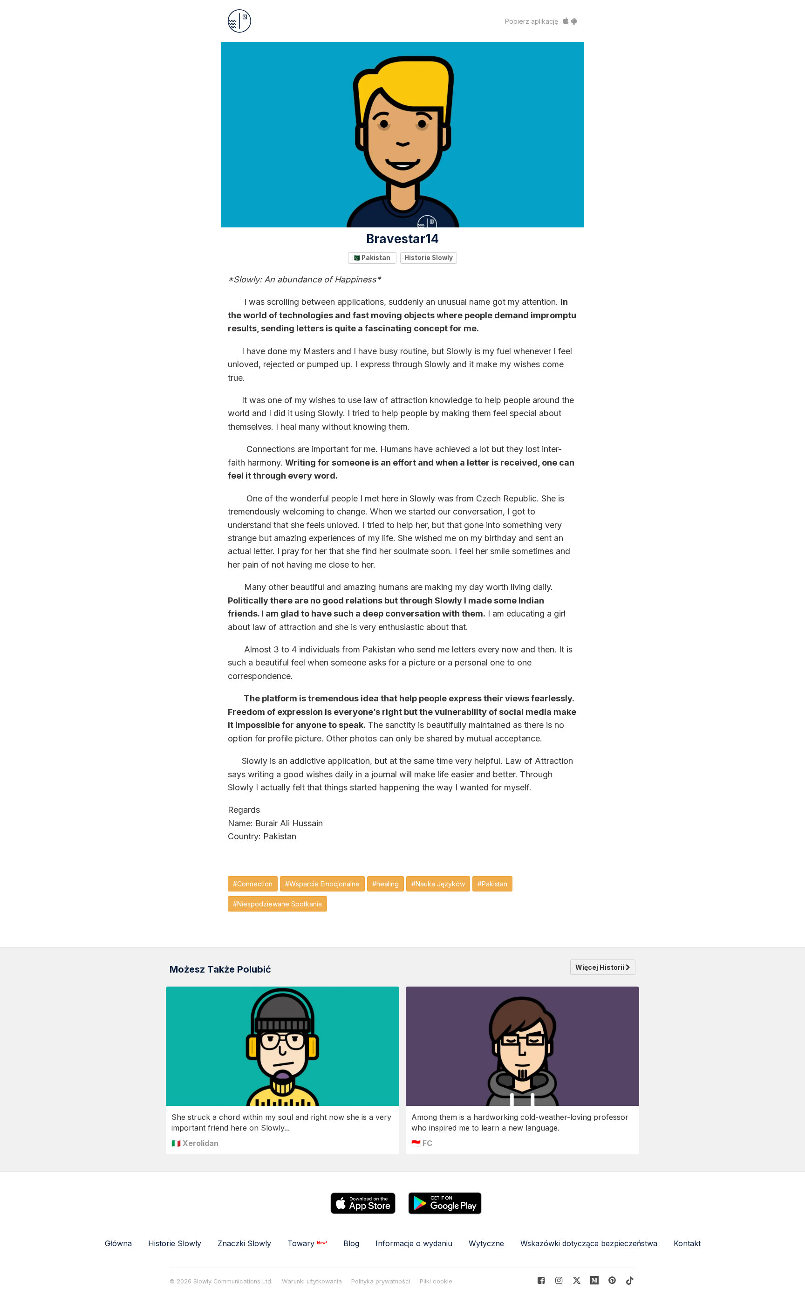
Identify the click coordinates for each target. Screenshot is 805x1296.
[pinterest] (594, 1280)
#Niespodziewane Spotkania (277, 904)
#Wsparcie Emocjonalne (322, 884)
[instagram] (558, 1280)
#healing (385, 884)
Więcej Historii (600, 967)
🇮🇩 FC (421, 1143)
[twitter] (576, 1280)
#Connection (253, 884)
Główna (118, 1243)
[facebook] (541, 1280)
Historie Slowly (428, 257)
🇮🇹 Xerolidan (194, 1143)
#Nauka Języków (438, 884)
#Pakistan (492, 884)
